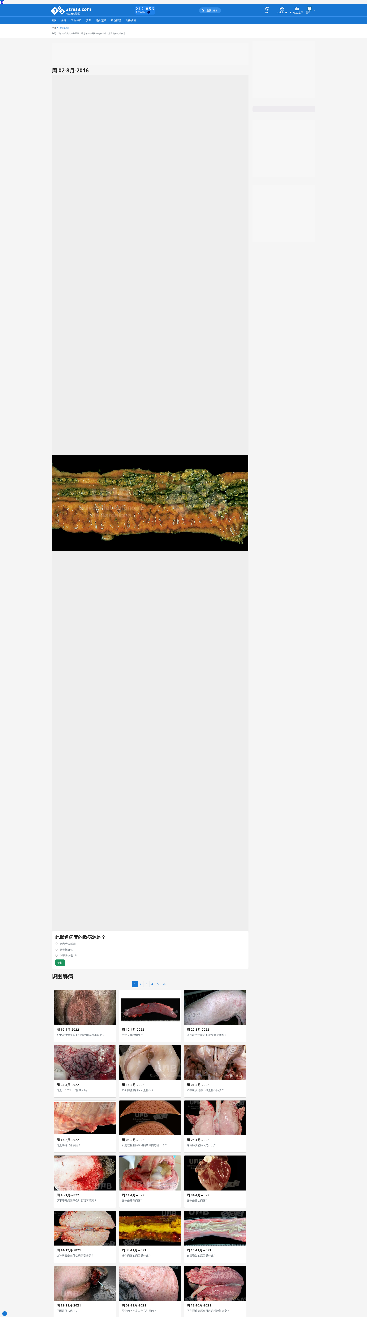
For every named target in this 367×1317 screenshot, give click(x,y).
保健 (63, 20)
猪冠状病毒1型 (68, 955)
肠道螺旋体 (66, 949)
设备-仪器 (130, 20)
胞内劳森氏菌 (68, 944)
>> (164, 984)
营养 (88, 20)
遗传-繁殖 (101, 20)
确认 (60, 962)
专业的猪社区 (73, 13)
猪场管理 (116, 20)
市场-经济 (76, 20)
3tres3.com (78, 9)
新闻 (54, 20)
